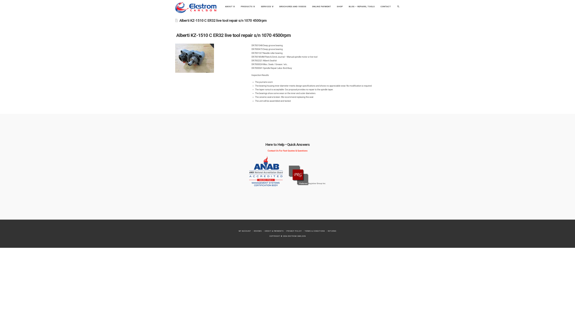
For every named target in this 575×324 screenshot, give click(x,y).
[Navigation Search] (397, 6)
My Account (245, 231)
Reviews (258, 231)
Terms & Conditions (315, 231)
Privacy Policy (294, 231)
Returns (332, 231)
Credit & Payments (274, 231)
